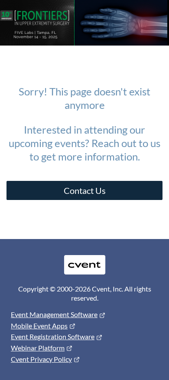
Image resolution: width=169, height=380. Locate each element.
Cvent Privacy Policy (41, 359)
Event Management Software (54, 314)
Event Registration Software (52, 336)
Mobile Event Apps (39, 325)
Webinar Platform (38, 348)
